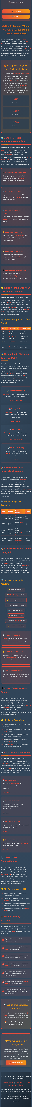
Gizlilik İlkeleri (20, 1082)
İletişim (21, 1085)
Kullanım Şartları (8, 1082)
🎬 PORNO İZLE (16, 16)
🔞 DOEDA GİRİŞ (16, 11)
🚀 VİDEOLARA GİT (16, 1063)
